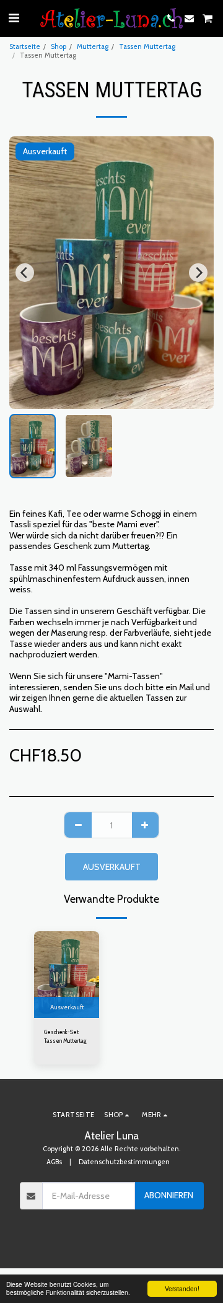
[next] (198, 272)
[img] (66, 974)
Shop (58, 46)
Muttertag (92, 46)
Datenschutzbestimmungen (124, 1161)
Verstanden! (182, 1288)
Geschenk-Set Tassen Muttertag (65, 1036)
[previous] (24, 272)
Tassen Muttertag (147, 46)
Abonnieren (168, 1195)
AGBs (54, 1161)
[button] (13, 18)
